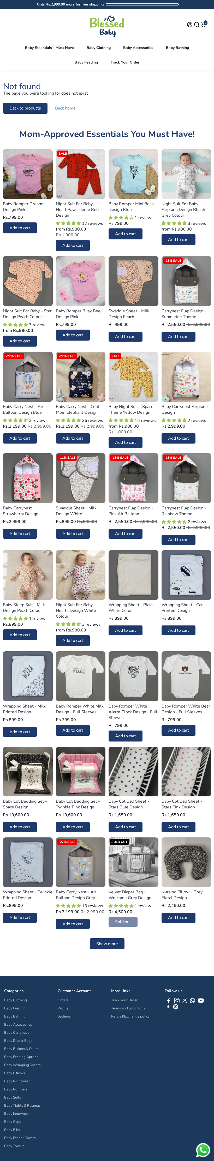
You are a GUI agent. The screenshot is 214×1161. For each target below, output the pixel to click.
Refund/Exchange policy (130, 1016)
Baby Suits (12, 1097)
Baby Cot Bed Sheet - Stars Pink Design (182, 804)
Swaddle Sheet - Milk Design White (76, 511)
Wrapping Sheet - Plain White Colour (131, 607)
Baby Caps (12, 1121)
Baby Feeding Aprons (21, 1056)
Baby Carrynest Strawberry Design (20, 511)
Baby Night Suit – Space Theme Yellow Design (131, 409)
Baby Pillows (14, 1073)
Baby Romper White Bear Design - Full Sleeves (186, 709)
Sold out (123, 922)
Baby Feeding (86, 62)
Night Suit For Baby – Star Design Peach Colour (27, 314)
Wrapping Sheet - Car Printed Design (182, 607)
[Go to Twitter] (184, 1001)
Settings (64, 1016)
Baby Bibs (12, 1129)
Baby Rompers (16, 1089)
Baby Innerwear (16, 1113)
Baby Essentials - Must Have (49, 47)
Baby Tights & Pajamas (22, 1105)
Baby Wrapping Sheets (22, 1064)
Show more (107, 944)
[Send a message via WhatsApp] (203, 1150)
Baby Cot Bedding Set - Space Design (25, 804)
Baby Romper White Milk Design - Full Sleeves (80, 709)
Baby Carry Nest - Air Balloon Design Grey (76, 895)
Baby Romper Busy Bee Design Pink (78, 314)
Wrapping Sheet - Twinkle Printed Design (27, 895)
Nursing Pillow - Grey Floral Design (182, 895)
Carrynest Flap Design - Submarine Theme (184, 314)
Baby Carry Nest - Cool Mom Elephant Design (77, 409)
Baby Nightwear (17, 1081)
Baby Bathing (177, 47)
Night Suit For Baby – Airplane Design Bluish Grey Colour (183, 209)
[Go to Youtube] (201, 1001)
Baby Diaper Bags (18, 1040)
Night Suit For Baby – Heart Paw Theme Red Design (77, 209)
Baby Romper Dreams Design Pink (23, 206)
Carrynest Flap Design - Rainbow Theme (184, 511)
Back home (65, 108)
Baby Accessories (138, 47)
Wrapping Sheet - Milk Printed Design (24, 709)
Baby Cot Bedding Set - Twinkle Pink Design (78, 804)
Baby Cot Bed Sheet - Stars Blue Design (129, 804)
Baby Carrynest (16, 1032)
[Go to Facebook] (168, 1001)
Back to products (25, 108)
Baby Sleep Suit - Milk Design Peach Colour (24, 607)
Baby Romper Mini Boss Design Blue (131, 206)
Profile (63, 1008)
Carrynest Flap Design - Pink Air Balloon (131, 511)
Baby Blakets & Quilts (21, 1048)
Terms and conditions (128, 1008)
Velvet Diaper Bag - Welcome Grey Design (130, 895)
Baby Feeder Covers (20, 1137)
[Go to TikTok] (168, 1008)
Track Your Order (125, 62)
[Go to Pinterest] (175, 1008)
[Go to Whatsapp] (192, 1001)
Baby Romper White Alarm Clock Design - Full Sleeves (133, 712)
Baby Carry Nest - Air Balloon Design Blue (23, 409)
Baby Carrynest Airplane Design (185, 409)
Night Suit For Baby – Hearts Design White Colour (76, 610)
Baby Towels (14, 1145)
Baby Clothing (99, 47)
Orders (63, 1000)
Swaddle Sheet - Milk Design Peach (129, 314)
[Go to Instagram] (177, 1001)
